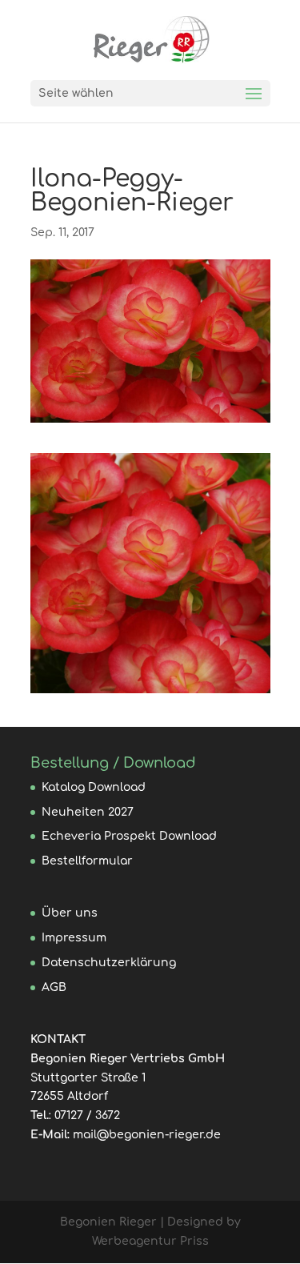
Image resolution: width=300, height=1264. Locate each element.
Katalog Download (94, 787)
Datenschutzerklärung (109, 963)
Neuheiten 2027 (88, 812)
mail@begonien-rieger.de (147, 1135)
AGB (54, 987)
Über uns (70, 913)
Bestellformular (87, 861)
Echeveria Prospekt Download (129, 836)
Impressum (74, 938)
